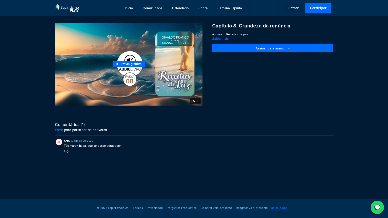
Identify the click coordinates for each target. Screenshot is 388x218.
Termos (138, 208)
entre (59, 130)
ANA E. (68, 141)
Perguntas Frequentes (182, 208)
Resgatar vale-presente (252, 208)
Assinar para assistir (270, 48)
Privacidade (155, 208)
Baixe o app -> (281, 208)
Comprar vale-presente (216, 208)
